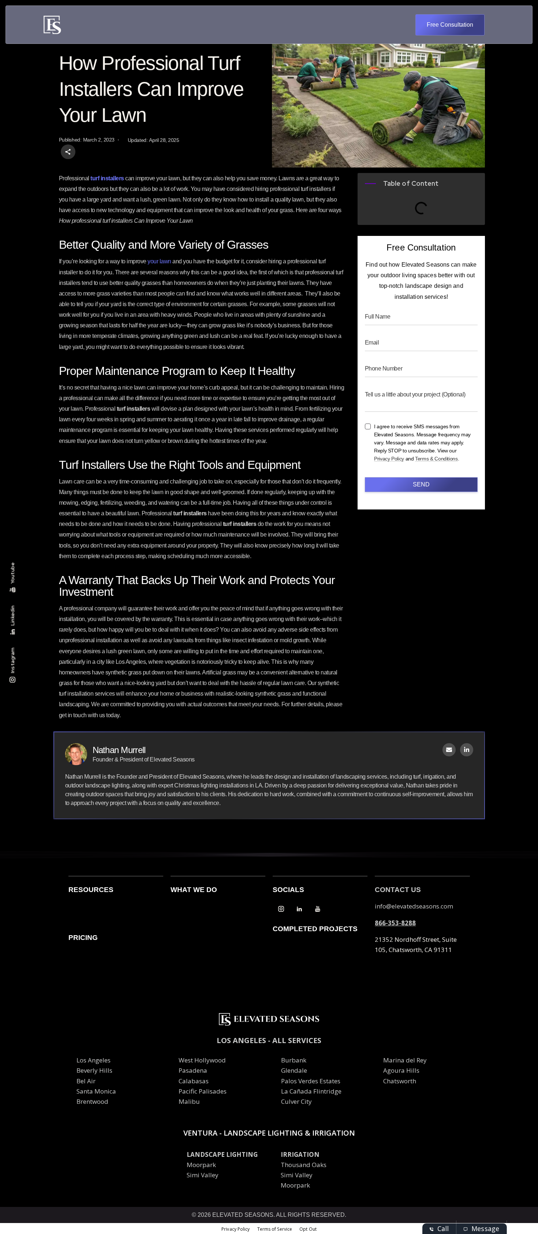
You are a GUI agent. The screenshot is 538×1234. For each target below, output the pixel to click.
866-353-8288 (395, 923)
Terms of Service (274, 1229)
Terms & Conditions (436, 459)
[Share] (68, 151)
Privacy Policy (389, 459)
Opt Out (308, 1229)
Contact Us (398, 889)
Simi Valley (202, 1175)
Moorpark (201, 1164)
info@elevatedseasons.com (414, 906)
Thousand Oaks (303, 1164)
